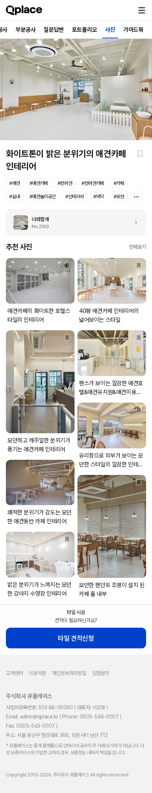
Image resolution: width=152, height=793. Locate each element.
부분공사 (25, 29)
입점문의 (100, 673)
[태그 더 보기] (136, 197)
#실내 (14, 196)
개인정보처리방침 (69, 673)
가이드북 (133, 29)
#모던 (119, 196)
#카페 (119, 183)
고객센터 (14, 673)
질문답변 (53, 29)
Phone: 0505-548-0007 (90, 717)
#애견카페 (39, 183)
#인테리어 (74, 196)
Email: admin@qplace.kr (32, 717)
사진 (110, 29)
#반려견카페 (93, 183)
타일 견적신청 (76, 638)
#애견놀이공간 (43, 196)
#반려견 (65, 183)
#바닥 (98, 196)
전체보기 (137, 247)
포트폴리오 (84, 29)
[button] (141, 10)
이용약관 (37, 673)
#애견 (14, 183)
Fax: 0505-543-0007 (30, 726)
